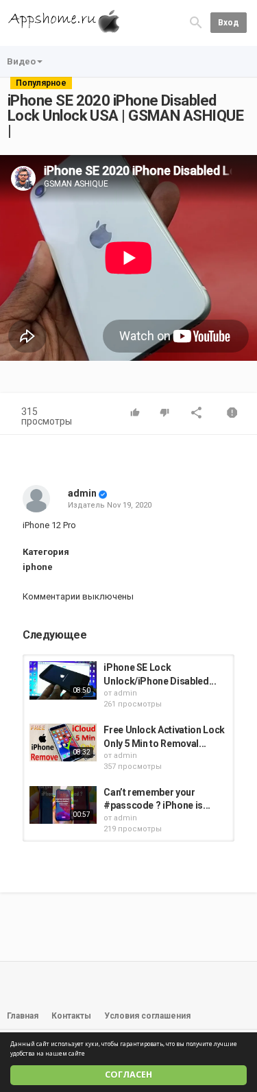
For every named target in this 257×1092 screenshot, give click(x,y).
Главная (22, 1016)
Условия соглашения (147, 1016)
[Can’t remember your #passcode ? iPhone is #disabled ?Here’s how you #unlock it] (63, 805)
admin (82, 493)
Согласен (128, 1074)
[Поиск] (196, 22)
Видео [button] (21, 61)
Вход (228, 22)
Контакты (71, 1016)
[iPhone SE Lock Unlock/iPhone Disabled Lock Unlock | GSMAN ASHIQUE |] (63, 680)
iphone (38, 567)
